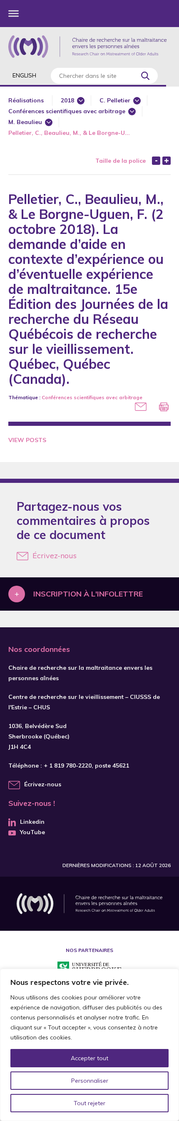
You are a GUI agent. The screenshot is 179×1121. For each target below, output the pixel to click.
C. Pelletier (114, 100)
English (24, 75)
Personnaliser (89, 1080)
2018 (67, 100)
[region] (89, 1045)
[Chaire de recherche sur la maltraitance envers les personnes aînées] (87, 46)
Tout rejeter (89, 1103)
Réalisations (26, 100)
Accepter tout (89, 1058)
